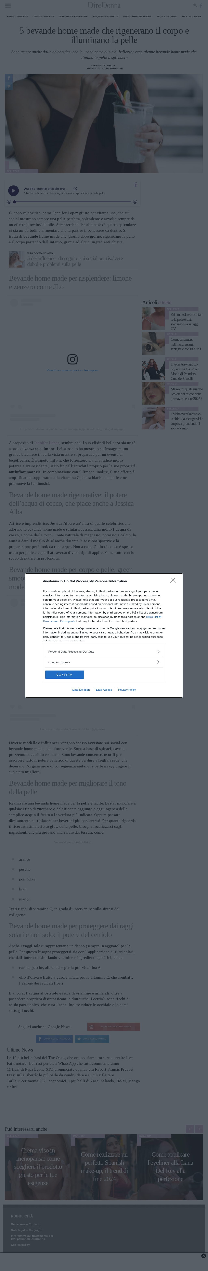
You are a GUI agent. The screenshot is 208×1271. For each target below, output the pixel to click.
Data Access (104, 689)
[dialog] (104, 635)
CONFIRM (64, 674)
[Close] (174, 581)
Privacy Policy (127, 689)
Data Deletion (81, 689)
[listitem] (104, 651)
